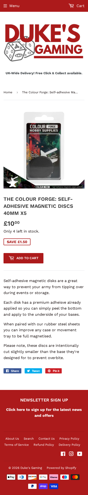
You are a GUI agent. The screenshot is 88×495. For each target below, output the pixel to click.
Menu (14, 6)
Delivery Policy (69, 444)
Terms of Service (16, 444)
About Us (12, 438)
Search (29, 438)
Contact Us (46, 438)
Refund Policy (44, 444)
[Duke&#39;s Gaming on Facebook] (63, 454)
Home (8, 92)
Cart (79, 6)
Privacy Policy (69, 438)
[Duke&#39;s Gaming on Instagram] (71, 454)
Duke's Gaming (31, 468)
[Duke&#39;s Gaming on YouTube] (79, 454)
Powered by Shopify (61, 468)
